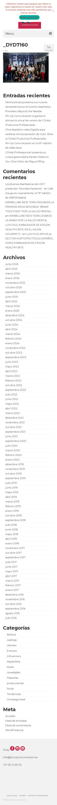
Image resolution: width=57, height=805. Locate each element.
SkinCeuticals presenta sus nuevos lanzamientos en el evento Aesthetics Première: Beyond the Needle (28, 107)
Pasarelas (12, 677)
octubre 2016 (13, 604)
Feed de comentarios (18, 725)
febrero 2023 (13, 380)
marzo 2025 (12, 306)
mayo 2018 (11, 534)
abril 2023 (11, 371)
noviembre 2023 (15, 348)
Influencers (14, 656)
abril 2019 (11, 497)
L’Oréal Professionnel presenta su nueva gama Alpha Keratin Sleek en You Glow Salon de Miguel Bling (27, 157)
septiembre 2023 (15, 357)
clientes (11, 645)
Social (10, 688)
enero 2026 (12, 278)
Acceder (10, 716)
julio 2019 (11, 483)
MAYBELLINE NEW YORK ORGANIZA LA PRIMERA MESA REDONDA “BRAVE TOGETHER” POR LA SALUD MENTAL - (29, 207)
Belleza (11, 634)
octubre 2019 (13, 473)
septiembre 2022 (15, 389)
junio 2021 (11, 436)
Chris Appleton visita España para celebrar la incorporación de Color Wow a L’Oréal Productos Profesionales (29, 134)
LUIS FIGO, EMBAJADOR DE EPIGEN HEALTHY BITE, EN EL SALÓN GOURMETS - (27, 229)
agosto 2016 (12, 613)
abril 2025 (11, 301)
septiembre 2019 (15, 478)
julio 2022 (11, 394)
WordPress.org (14, 730)
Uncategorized (16, 699)
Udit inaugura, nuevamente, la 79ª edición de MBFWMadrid (29, 193)
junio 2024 (11, 324)
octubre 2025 (13, 287)
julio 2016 (11, 618)
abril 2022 (11, 408)
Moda (10, 667)
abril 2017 (11, 576)
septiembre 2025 (15, 292)
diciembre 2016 (14, 594)
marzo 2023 (12, 375)
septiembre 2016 (15, 608)
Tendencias (14, 694)
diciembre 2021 (14, 417)
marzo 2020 (12, 450)
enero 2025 (12, 310)
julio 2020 (11, 445)
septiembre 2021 (15, 431)
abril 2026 (11, 268)
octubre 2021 (13, 427)
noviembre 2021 (15, 422)
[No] (53, 10)
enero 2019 (12, 510)
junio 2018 (11, 529)
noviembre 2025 (15, 282)
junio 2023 (11, 362)
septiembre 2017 (15, 557)
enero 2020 (12, 459)
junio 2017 (11, 566)
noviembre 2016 (15, 599)
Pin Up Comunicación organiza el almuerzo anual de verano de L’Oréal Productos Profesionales (27, 120)
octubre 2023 (13, 352)
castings (12, 640)
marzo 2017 (12, 580)
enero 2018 (12, 543)
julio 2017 (11, 562)
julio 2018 (11, 524)
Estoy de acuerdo (29, 17)
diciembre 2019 (14, 464)
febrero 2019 (13, 506)
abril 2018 (11, 538)
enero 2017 (12, 590)
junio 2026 (11, 264)
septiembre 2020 (15, 441)
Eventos (12, 650)
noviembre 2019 (15, 469)
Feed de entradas (16, 720)
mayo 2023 (12, 366)
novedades (13, 672)
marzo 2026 (12, 273)
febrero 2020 (13, 455)
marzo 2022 (12, 413)
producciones (15, 683)
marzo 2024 (12, 334)
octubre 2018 (13, 515)
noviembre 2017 (15, 548)
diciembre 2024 (14, 315)
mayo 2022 (12, 403)
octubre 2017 (13, 552)
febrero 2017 (13, 585)
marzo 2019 (12, 501)
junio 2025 (11, 296)
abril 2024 (11, 329)
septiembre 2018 (15, 520)
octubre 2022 (13, 385)
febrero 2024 (13, 338)
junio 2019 (11, 487)
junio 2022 (11, 399)
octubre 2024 (13, 320)
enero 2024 (12, 343)
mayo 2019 (11, 492)
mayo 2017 (11, 571)
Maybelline (13, 661)
